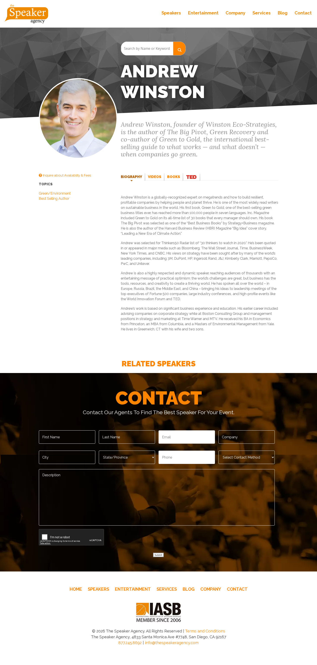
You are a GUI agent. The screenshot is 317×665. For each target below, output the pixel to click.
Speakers (171, 13)
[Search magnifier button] (179, 48)
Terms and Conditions (205, 631)
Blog (282, 13)
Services (262, 13)
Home (76, 589)
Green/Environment (55, 193)
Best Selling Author (54, 199)
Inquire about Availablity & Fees (66, 175)
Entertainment (203, 13)
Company (235, 13)
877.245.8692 (130, 642)
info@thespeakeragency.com (172, 642)
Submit (158, 555)
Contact (303, 13)
